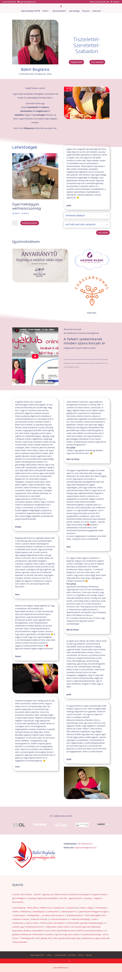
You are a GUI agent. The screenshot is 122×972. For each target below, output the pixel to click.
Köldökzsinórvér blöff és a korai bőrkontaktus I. (83, 930)
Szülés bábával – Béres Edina (25, 907)
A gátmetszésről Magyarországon (92, 911)
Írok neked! (103, 232)
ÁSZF (72, 961)
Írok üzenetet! (97, 62)
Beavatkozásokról (75, 915)
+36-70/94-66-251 (85, 843)
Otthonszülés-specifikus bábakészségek (85, 923)
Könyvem (86, 11)
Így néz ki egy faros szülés (67, 934)
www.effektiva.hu (61, 967)
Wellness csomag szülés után (99, 2)
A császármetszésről (58, 919)
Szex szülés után (53, 930)
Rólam (45, 11)
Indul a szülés (32, 923)
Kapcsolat (96, 11)
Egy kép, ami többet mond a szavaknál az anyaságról (66, 894)
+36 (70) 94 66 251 (10, 2)
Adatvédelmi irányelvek (57, 961)
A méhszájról (18, 915)
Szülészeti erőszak (39, 919)
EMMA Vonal (45, 907)
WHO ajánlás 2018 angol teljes (67, 938)
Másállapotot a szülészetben (46, 911)
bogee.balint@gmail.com (85, 847)
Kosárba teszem (29, 223)
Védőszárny (26, 911)
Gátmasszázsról (68, 911)
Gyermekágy (74, 11)
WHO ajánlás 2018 (44, 938)
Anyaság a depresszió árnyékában (43, 898)
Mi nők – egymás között (71, 898)
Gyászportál (58, 907)
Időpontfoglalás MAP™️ (30, 11)
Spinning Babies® (59, 11)
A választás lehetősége (80, 919)
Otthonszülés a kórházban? (52, 923)
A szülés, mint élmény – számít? (26, 894)
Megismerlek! (76, 62)
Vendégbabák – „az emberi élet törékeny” (45, 915)
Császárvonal (72, 907)
